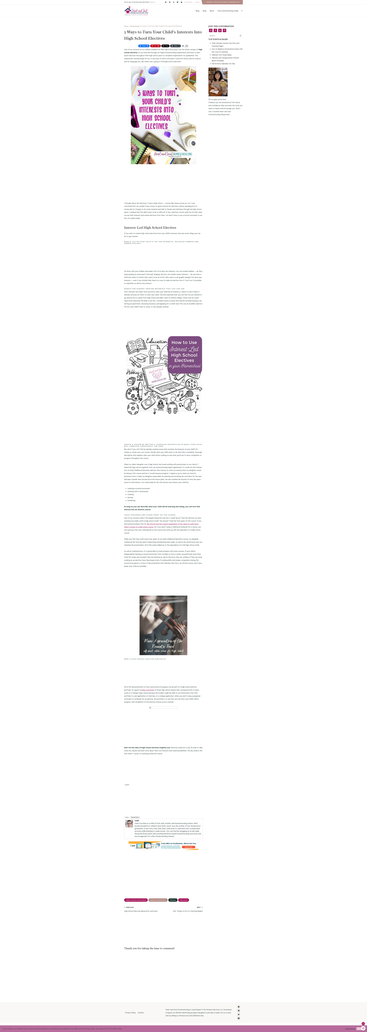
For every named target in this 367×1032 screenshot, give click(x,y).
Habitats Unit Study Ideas (222, 55)
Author (127, 817)
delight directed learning (158, 900)
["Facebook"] (166, 2)
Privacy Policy (130, 1013)
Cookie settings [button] (350, 1029)
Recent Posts (135, 817)
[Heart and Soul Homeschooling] (136, 11)
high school (183, 900)
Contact (197, 2)
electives (173, 900)
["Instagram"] (177, 2)
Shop (204, 11)
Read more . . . (226, 114)
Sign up (152, 2)
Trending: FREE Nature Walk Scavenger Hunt (223, 2)
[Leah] (129, 823)
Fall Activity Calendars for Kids (223, 64)
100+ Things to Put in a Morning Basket (188, 909)
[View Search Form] (242, 11)
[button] (192, 2)
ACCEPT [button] (360, 1029)
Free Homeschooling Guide (228, 11)
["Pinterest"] (169, 2)
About (212, 11)
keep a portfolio (148, 690)
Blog (197, 11)
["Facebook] (181, 2)
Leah (137, 820)
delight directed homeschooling (136, 900)
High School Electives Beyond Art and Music (141, 909)
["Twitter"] (173, 2)
